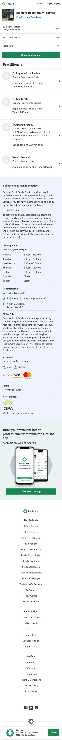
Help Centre (31, 596)
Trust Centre (31, 691)
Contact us (31, 674)
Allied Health (31, 623)
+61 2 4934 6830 (16, 293)
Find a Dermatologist (31, 573)
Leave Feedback (31, 602)
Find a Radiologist (31, 578)
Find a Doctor (31, 526)
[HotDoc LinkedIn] (31, 708)
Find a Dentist (31, 532)
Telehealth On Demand (31, 584)
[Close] (3, 733)
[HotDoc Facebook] (25, 708)
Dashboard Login (31, 641)
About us (31, 662)
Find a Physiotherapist (31, 538)
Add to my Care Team (30, 17)
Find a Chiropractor (31, 549)
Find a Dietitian (31, 561)
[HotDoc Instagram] (36, 708)
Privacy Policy (31, 686)
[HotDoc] (8, 4)
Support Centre (31, 646)
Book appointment (31, 55)
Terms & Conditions (31, 680)
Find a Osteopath (31, 567)
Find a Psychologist (31, 555)
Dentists (31, 629)
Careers (31, 668)
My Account (31, 590)
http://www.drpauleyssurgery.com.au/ (26, 298)
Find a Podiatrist (31, 544)
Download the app (31, 491)
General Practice (31, 617)
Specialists (31, 635)
